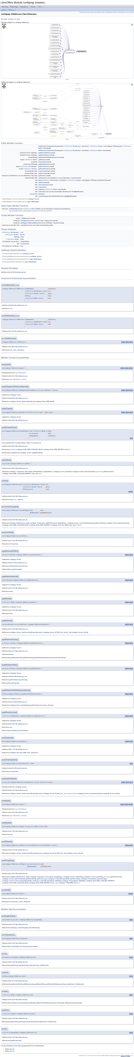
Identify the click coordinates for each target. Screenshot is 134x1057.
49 (11, 272)
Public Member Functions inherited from (20, 199)
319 (13, 790)
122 (13, 999)
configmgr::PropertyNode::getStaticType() (94, 879)
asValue (40, 194)
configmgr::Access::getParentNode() (20, 401)
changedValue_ (25, 241)
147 (13, 850)
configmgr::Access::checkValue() (73, 877)
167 (13, 898)
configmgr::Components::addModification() (43, 523)
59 (12, 305)
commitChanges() (16, 569)
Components (51, 146)
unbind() (35, 946)
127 (13, 651)
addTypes (24, 220)
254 (13, 446)
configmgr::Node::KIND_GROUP (44, 401)
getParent (41, 175)
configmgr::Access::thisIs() (79, 632)
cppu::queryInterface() (70, 793)
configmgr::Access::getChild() (62, 471)
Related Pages (14, 6)
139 (13, 629)
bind (39, 180)
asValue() (14, 452)
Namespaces (23, 6)
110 (13, 610)
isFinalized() (60, 1003)
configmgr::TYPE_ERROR (66, 883)
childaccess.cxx (22, 305)
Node (40, 148)
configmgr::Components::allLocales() (20, 471)
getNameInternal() (28, 984)
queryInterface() (24, 965)
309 (13, 398)
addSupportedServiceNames (29, 223)
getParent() (14, 965)
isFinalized (41, 162)
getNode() (32, 1003)
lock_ (22, 246)
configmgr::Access (33, 199)
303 (13, 420)
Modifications (67, 191)
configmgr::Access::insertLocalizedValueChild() (17, 881)
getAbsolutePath (43, 153)
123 (13, 724)
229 (13, 468)
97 (12, 702)
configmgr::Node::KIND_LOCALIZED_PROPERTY (16, 473)
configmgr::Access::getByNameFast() (31, 452)
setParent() (32, 965)
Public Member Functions (84, 12)
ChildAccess (11, 10)
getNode (41, 159)
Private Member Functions (110, 12)
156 (13, 496)
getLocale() (99, 471)
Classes (33, 6)
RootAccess (76, 146)
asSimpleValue (13, 209)
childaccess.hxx (13, 19)
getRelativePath (43, 155)
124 (13, 943)
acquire (40, 171)
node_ (22, 239)
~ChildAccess (25, 218)
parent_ (22, 234)
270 (13, 520)
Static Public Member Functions (97, 12)
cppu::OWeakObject (33, 201)
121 (13, 981)
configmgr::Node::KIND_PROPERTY (53, 449)
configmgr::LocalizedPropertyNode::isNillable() (46, 881)
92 (12, 768)
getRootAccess (43, 166)
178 (13, 831)
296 (13, 346)
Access (100, 146)
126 (13, 962)
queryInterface (25, 225)
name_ (22, 237)
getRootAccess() (108, 471)
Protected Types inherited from (18, 253)
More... (50, 211)
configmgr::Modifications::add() (19, 523)
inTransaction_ (25, 243)
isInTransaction (43, 185)
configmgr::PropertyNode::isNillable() (73, 881)
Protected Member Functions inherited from (22, 256)
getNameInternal (43, 164)
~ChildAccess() (44, 965)
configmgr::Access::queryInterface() (88, 793)
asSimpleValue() (38, 471)
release (40, 173)
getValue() (12, 449)
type (56, 883)
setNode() (67, 1003)
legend (67, 79)
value (68, 449)
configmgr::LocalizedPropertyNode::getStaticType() (64, 879)
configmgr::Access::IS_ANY (51, 632)
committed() (15, 946)
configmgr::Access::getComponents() (83, 471)
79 (12, 562)
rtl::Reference (68, 146)
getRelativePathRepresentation (48, 157)
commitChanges (43, 196)
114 (13, 749)
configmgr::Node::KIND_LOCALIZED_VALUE (29, 449)
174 (13, 540)
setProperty (42, 191)
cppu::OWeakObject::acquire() (18, 379)
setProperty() (61, 657)
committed (41, 187)
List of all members (129, 12)
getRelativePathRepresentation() (44, 657)
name (120, 146)
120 (13, 1018)
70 (12, 331)
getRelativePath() (28, 657)
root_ (22, 232)
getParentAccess (43, 169)
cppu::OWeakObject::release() (18, 815)
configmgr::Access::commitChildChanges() (80, 523)
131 (13, 376)
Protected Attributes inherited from (19, 262)
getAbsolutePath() (99, 523)
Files (39, 6)
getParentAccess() (15, 566)
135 (13, 812)
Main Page (5, 6)
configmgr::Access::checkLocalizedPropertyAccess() (25, 632)
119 (13, 588)
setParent (41, 178)
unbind (40, 182)
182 (13, 873)
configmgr (3, 10)
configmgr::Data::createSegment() (20, 705)
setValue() (78, 525)
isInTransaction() (24, 946)
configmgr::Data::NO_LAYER (59, 525)
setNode (41, 189)
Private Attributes (121, 12)
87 (12, 676)
